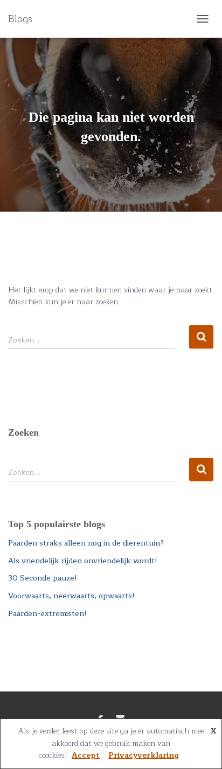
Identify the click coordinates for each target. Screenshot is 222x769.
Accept (86, 755)
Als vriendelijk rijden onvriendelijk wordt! (82, 561)
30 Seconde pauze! (42, 578)
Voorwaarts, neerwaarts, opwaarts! (71, 596)
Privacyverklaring (143, 755)
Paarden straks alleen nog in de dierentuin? (86, 543)
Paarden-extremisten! (47, 613)
